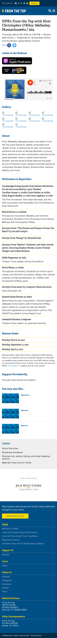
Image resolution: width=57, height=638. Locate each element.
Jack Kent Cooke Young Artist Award (19, 532)
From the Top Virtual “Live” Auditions (20, 536)
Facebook (6, 584)
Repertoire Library (10, 540)
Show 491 (24, 426)
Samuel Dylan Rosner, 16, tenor (17, 296)
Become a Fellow (10, 528)
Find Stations (14, 366)
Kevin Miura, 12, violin (13, 267)
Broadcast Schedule (12, 452)
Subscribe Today (15, 516)
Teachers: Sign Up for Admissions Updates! (23, 543)
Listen (6, 443)
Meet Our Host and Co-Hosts (16, 462)
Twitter (5, 588)
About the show (10, 448)
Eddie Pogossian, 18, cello (14, 257)
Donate (34, 3)
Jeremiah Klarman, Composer (16, 319)
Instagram (7, 580)
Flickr (4, 591)
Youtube (6, 576)
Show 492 (24, 410)
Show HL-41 (25, 395)
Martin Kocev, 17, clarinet (14, 212)
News (4, 565)
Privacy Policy (36, 635)
